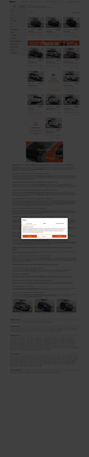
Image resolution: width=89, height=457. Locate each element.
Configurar (44, 236)
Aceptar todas (59, 236)
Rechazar (29, 236)
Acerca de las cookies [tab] (60, 223)
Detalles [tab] (44, 223)
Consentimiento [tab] (29, 223)
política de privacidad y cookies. (37, 232)
